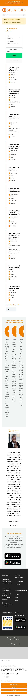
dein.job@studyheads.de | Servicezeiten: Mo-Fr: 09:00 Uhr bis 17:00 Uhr (14, 3)
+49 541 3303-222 (15, 1)
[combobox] (14, 37)
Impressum (10, 626)
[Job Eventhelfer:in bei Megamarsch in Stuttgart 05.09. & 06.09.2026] (14, 74)
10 (9, 309)
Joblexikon (18, 583)
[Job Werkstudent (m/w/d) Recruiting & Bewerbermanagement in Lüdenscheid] (14, 246)
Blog (16, 586)
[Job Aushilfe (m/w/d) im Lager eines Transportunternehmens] (14, 125)
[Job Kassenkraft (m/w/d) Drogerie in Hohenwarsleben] (14, 173)
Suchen (14, 55)
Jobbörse (17, 573)
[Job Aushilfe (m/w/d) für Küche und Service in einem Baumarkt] (14, 152)
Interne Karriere (19, 570)
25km (8, 51)
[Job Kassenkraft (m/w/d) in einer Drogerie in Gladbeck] (14, 293)
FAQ (16, 589)
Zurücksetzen (14, 60)
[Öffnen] (20, 37)
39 (18, 305)
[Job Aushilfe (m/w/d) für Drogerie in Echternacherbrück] (14, 195)
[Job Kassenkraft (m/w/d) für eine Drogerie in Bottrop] (14, 272)
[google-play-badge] (12, 549)
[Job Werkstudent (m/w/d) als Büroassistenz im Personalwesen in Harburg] (14, 98)
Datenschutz (17, 626)
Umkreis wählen (12, 49)
